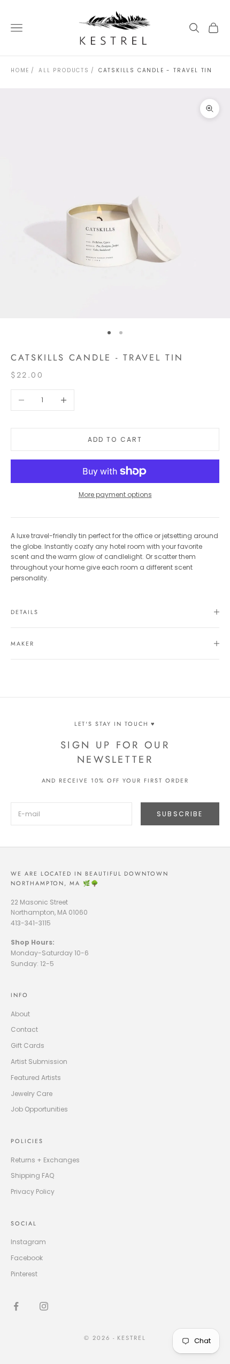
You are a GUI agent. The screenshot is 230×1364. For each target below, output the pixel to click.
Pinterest (24, 1273)
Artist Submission (39, 1061)
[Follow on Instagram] (44, 1306)
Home (20, 70)
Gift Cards (27, 1045)
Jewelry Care (31, 1093)
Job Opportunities (39, 1109)
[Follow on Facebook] (16, 1306)
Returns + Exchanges (45, 1159)
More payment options (115, 494)
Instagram (28, 1241)
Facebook (27, 1257)
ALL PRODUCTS (64, 70)
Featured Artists (36, 1077)
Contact (24, 1029)
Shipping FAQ (32, 1175)
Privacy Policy (33, 1191)
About (20, 1013)
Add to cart (115, 439)
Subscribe (180, 813)
